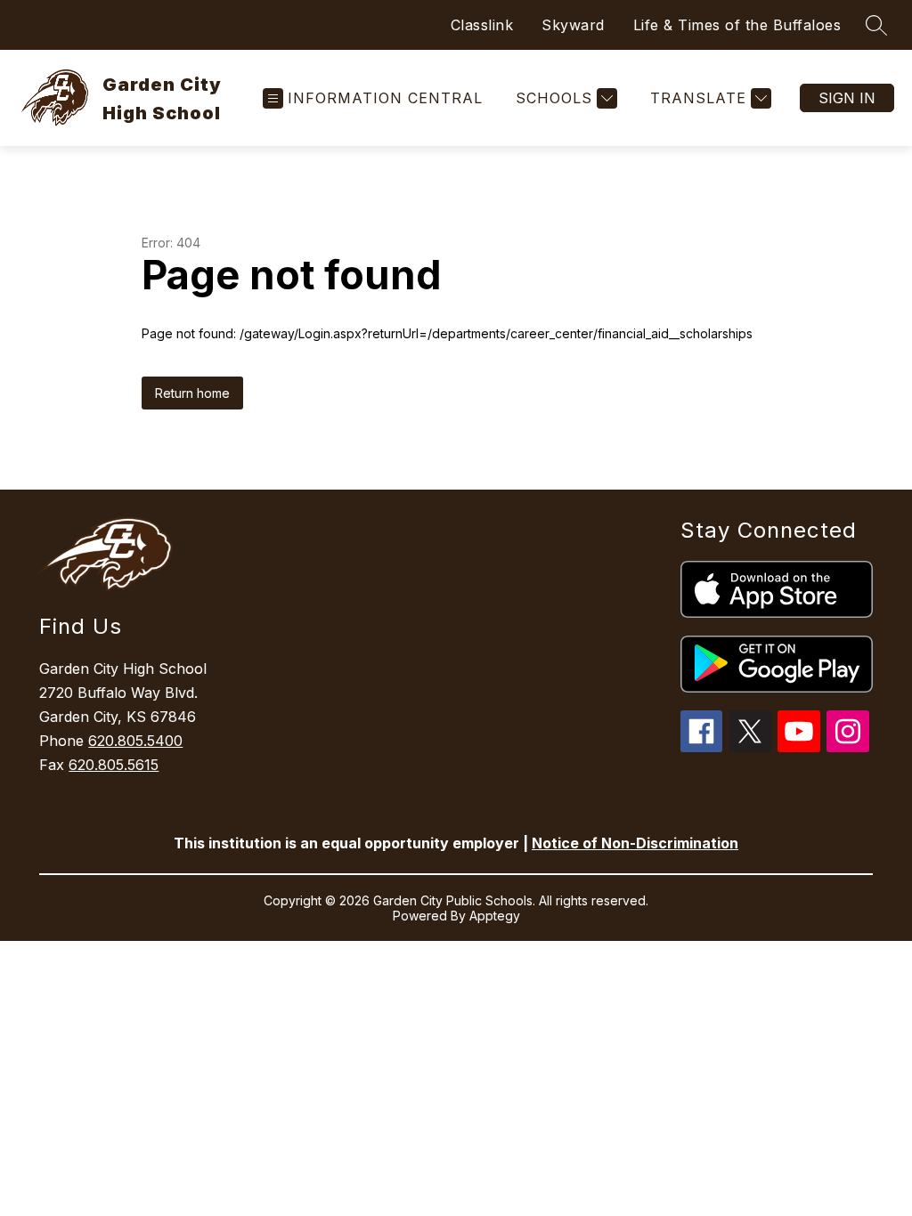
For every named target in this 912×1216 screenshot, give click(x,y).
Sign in (846, 98)
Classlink (482, 25)
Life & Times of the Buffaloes (737, 25)
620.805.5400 (135, 741)
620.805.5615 (114, 765)
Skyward (573, 25)
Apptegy (494, 915)
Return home (192, 393)
